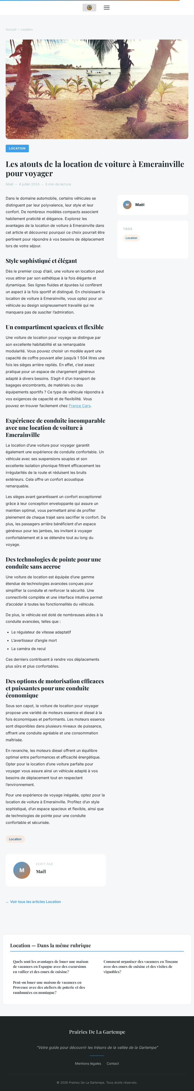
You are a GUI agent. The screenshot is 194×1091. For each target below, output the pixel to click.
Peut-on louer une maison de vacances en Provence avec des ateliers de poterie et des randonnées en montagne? (49, 987)
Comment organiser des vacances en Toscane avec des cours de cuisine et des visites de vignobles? (141, 966)
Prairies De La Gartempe (97, 1031)
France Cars (79, 405)
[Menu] (106, 7)
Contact (113, 1063)
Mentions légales (88, 1063)
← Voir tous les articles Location (33, 901)
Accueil (11, 29)
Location (27, 29)
